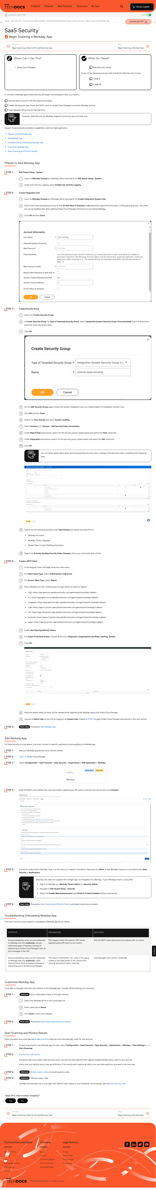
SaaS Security (16, 21)
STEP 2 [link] (91, 719)
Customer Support (47, 1159)
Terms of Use (68, 1159)
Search (7, 1156)
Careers (43, 1156)
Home (7, 21)
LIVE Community (47, 1163)
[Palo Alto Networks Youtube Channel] (146, 1146)
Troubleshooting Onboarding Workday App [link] (25, 142)
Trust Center (68, 1156)
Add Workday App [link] (15, 138)
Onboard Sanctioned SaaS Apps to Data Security (65, 21)
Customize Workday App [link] (18, 147)
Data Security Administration (34, 21)
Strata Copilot (142, 6)
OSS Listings (9, 1167)
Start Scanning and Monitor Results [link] (23, 151)
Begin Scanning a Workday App (98, 21)
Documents (67, 1163)
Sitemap (7, 1171)
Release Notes (10, 1152)
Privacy (65, 1152)
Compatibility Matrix (12, 1163)
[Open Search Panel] (121, 7)
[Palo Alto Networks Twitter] (140, 1146)
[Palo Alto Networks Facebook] (127, 1146)
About (42, 1152)
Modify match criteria (40, 1072)
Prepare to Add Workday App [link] (20, 134)
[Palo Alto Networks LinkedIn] (134, 1146)
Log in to (22, 756)
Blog (6, 1159)
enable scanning (42, 1039)
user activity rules (118, 1083)
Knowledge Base (47, 1167)
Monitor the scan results (29, 1054)
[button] (154, 951)
